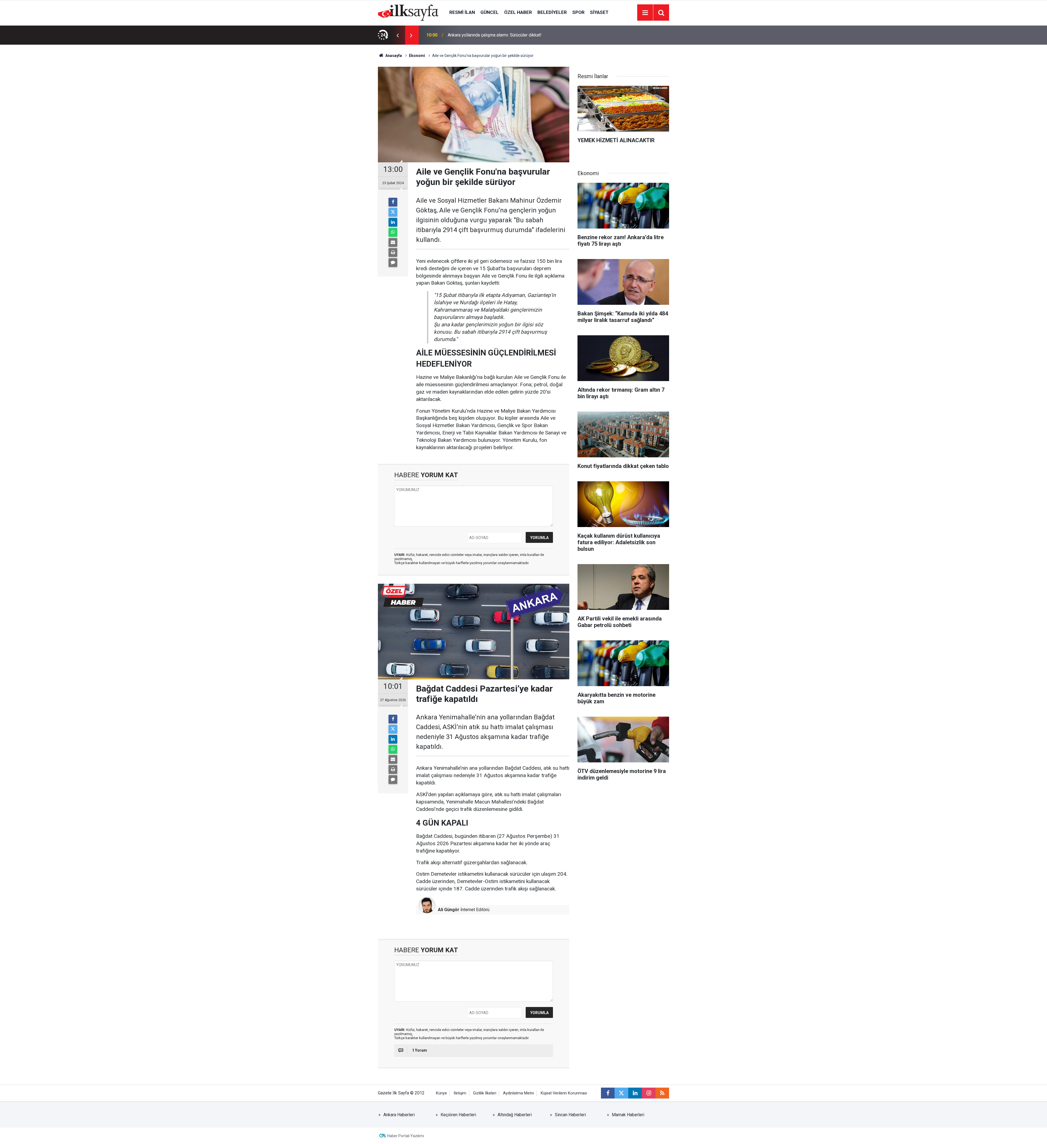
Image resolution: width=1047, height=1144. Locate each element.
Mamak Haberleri (628, 1114)
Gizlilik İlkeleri (484, 1093)
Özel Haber (518, 12)
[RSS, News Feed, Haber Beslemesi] (662, 1093)
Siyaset (599, 12)
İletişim (460, 1093)
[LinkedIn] (393, 222)
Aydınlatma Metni (518, 1093)
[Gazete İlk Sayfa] (408, 12)
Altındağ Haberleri (515, 1114)
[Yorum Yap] (393, 262)
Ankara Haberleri (399, 1114)
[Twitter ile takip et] (621, 1093)
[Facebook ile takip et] (608, 1093)
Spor (578, 12)
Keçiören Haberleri (458, 1114)
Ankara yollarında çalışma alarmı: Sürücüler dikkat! (494, 35)
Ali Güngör (448, 909)
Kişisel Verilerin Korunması (564, 1093)
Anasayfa (393, 55)
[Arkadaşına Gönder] (393, 242)
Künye (441, 1093)
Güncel (489, 12)
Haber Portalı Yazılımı (405, 1136)
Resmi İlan (462, 12)
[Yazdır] (393, 252)
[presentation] (397, 35)
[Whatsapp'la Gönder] (393, 232)
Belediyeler (552, 12)
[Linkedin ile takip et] (635, 1093)
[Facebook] (393, 202)
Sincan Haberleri (570, 1114)
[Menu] (645, 13)
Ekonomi (417, 55)
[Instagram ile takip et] (648, 1093)
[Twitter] (393, 212)
